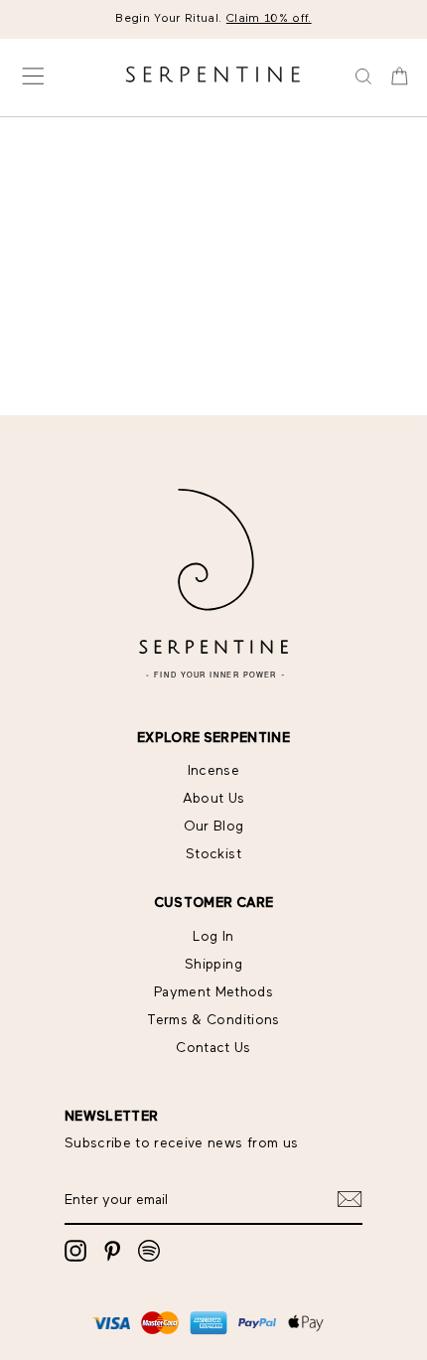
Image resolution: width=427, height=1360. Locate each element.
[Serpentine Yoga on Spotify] (149, 1251)
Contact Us (213, 1048)
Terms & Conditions (213, 1020)
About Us (214, 799)
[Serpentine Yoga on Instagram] (75, 1251)
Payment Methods (213, 992)
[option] (213, 19)
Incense (213, 771)
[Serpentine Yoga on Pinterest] (112, 1251)
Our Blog (214, 826)
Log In (213, 937)
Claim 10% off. (269, 19)
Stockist (213, 854)
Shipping (213, 965)
